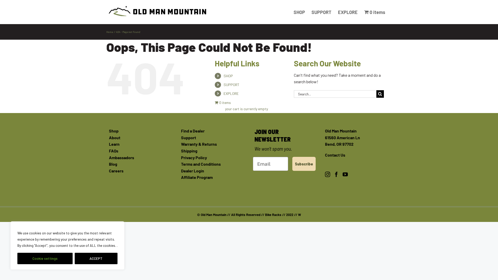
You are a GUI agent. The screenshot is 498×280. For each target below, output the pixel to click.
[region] (67, 245)
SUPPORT (231, 84)
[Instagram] (327, 174)
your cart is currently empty (246, 109)
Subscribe (304, 163)
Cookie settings (45, 258)
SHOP (228, 76)
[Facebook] (336, 174)
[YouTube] (345, 174)
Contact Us (335, 154)
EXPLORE (231, 93)
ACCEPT (95, 258)
